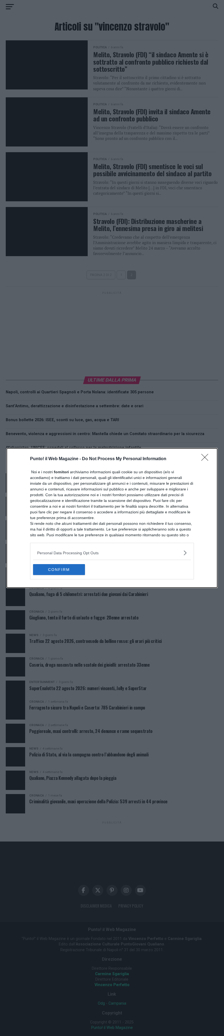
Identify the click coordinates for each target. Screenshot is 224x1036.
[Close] (206, 459)
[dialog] (112, 518)
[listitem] (112, 553)
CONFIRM (59, 569)
